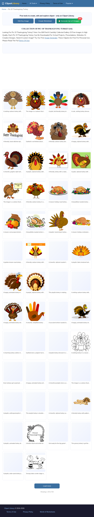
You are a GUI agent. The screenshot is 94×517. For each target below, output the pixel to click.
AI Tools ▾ (33, 3)
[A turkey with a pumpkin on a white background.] (81, 372)
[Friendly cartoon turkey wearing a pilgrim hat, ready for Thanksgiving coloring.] (81, 343)
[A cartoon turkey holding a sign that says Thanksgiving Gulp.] (13, 190)
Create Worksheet (45, 21)
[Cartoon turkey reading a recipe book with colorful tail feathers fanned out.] (35, 402)
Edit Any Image (23, 21)
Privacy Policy (45, 3)
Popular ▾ (69, 3)
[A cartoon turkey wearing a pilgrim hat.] (35, 100)
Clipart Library (9, 508)
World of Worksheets (47, 512)
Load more (47, 486)
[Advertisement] (47, 71)
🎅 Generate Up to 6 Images (69, 20)
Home (24, 3)
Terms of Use (58, 3)
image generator (51, 38)
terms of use (24, 41)
